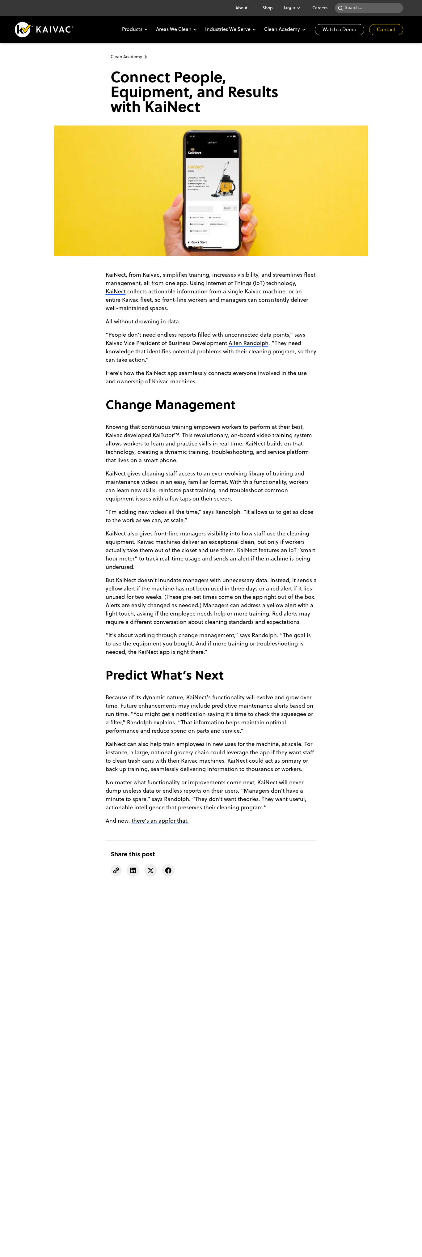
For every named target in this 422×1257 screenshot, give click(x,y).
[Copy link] (116, 870)
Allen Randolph (248, 343)
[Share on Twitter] (150, 870)
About (241, 8)
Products (132, 29)
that (182, 821)
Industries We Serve (228, 29)
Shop (267, 8)
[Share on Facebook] (168, 870)
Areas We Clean (174, 29)
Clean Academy (282, 29)
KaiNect (116, 292)
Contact (386, 30)
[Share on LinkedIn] (133, 870)
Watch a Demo (340, 30)
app (163, 821)
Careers (319, 8)
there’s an (145, 821)
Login (289, 8)
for (172, 821)
